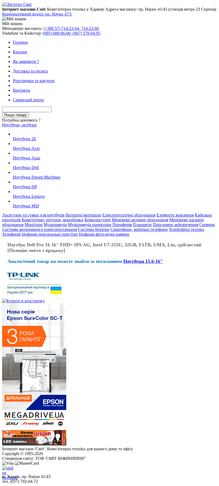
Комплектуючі (97, 220)
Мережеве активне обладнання (140, 220)
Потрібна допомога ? (21, 120)
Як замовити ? (26, 61)
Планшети (142, 224)
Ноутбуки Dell (26, 167)
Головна (20, 42)
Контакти (21, 90)
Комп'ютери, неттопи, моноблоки (52, 220)
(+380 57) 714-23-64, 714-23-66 (71, 28)
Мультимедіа (55, 224)
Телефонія (11, 234)
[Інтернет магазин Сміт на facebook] (6, 470)
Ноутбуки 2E (24, 138)
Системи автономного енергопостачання (39, 229)
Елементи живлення (175, 215)
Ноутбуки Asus (26, 158)
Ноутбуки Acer (26, 148)
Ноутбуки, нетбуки (19, 125)
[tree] (109, 170)
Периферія (122, 224)
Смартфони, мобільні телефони (139, 229)
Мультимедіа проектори (89, 224)
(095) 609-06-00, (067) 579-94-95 (71, 33)
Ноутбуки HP (25, 186)
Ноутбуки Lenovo (29, 196)
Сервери (207, 224)
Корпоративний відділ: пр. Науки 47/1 (37, 14)
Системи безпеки (94, 229)
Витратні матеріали (83, 215)
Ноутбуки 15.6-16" (143, 261)
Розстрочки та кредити (33, 80)
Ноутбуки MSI (26, 206)
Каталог (20, 52)
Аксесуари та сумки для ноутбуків (33, 215)
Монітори (33, 224)
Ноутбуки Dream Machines (36, 177)
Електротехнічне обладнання (128, 215)
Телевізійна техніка (186, 229)
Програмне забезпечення (175, 224)
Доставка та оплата (30, 71)
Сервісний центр (28, 100)
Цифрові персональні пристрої (50, 234)
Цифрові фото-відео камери (104, 234)
